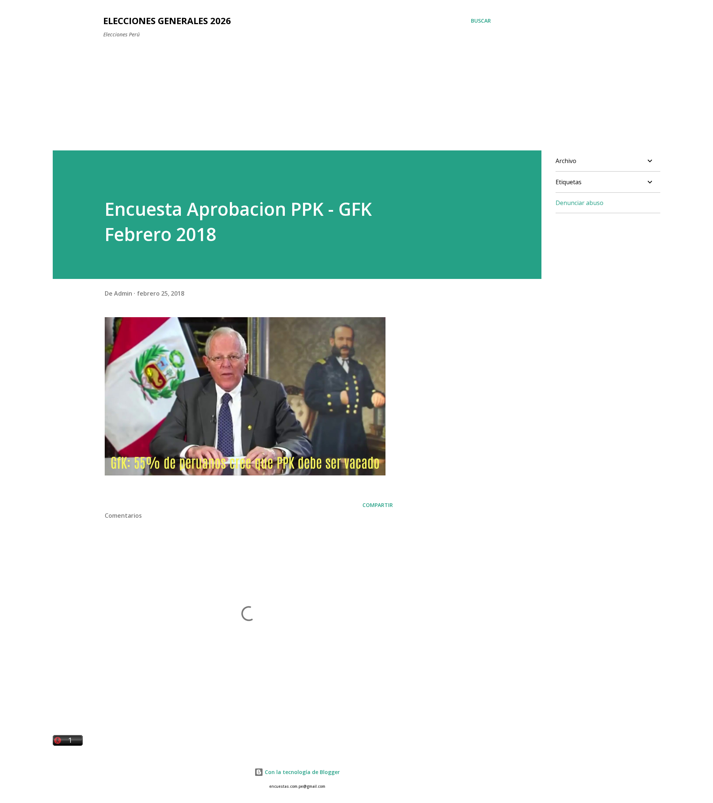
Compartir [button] (377, 504)
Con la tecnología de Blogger (301, 772)
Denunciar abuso (579, 203)
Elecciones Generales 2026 (167, 20)
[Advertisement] (283, 90)
